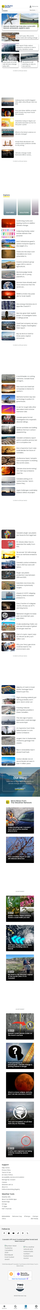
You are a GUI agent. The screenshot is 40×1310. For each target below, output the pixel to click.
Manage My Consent (8, 1180)
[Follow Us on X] (27, 1233)
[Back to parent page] (5, 9)
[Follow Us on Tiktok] (18, 1233)
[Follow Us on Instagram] (9, 1233)
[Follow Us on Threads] (22, 1233)
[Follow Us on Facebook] (4, 1233)
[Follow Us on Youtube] (13, 1233)
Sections (32, 10)
